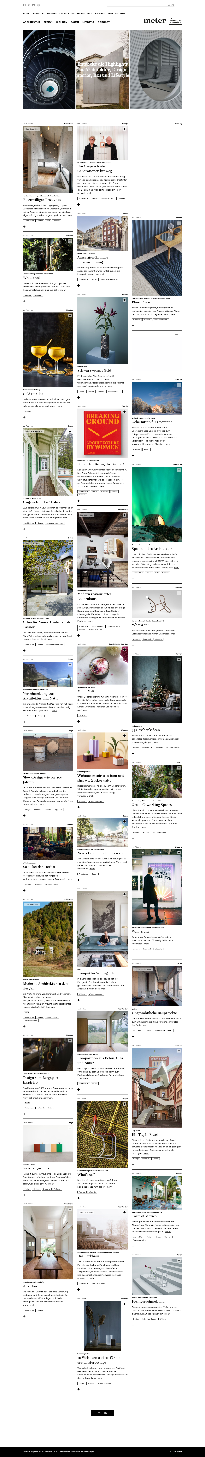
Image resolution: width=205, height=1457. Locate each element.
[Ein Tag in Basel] (157, 1088)
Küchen (36, 1189)
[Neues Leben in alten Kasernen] (102, 832)
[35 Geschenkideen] (157, 689)
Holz (48, 221)
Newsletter (38, 14)
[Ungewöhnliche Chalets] (48, 462)
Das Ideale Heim (113, 626)
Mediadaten (47, 1452)
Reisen (146, 449)
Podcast (104, 22)
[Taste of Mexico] (157, 1193)
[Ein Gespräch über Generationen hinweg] (102, 143)
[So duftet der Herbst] (48, 843)
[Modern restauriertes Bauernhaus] (102, 549)
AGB (55, 1452)
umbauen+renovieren (109, 279)
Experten (51, 14)
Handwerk (147, 639)
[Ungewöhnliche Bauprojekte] (157, 986)
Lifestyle (88, 22)
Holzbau (57, 221)
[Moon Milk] (102, 665)
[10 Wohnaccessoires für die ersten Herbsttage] (102, 1326)
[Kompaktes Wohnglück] (102, 929)
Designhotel (29, 1108)
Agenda (28, 295)
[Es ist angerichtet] (48, 1143)
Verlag (26, 1452)
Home (26, 14)
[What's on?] (48, 254)
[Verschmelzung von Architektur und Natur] (48, 674)
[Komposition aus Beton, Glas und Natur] (102, 1031)
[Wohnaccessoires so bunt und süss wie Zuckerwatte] (102, 750)
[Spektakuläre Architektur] (157, 504)
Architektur (31, 22)
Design (48, 22)
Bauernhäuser (97, 626)
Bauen (75, 22)
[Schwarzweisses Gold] (102, 330)
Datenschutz (64, 1452)
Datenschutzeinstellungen (82, 1452)
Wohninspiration (160, 320)
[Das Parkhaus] (102, 1229)
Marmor (91, 391)
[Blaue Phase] (157, 258)
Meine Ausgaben (116, 14)
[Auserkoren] (48, 1243)
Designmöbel (147, 747)
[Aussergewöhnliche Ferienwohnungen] (102, 233)
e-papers (100, 14)
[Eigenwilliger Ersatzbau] (48, 159)
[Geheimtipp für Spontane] (157, 398)
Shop (89, 14)
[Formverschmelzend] (157, 1276)
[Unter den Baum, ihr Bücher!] (102, 433)
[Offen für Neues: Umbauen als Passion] (48, 578)
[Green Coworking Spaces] (157, 781)
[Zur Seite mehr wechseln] (102, 1413)
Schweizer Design (108, 198)
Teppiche (58, 810)
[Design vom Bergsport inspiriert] (48, 1054)
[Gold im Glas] (48, 349)
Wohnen (61, 22)
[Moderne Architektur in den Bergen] (48, 939)
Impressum (36, 1452)
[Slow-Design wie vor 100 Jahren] (48, 752)
